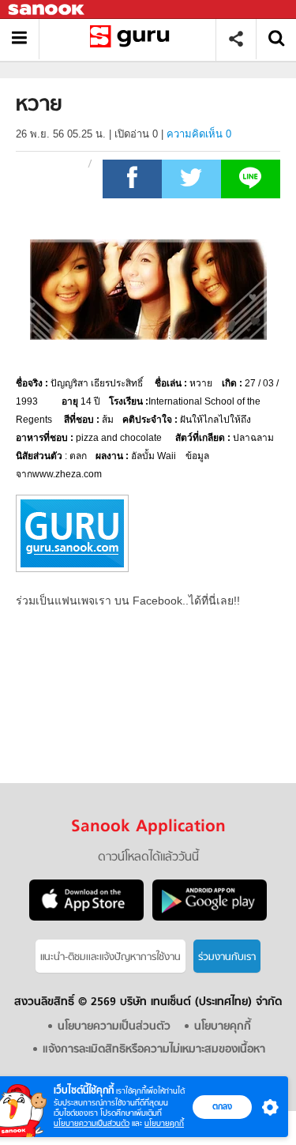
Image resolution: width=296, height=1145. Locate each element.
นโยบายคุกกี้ (164, 1123)
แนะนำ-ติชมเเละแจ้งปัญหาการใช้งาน (110, 957)
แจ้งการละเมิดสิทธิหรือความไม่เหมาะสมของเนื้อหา (154, 1050)
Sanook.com (47, 10)
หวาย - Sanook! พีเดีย (133, 39)
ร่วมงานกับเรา (227, 957)
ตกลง (222, 1106)
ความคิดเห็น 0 (199, 134)
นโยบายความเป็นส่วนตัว (91, 1123)
